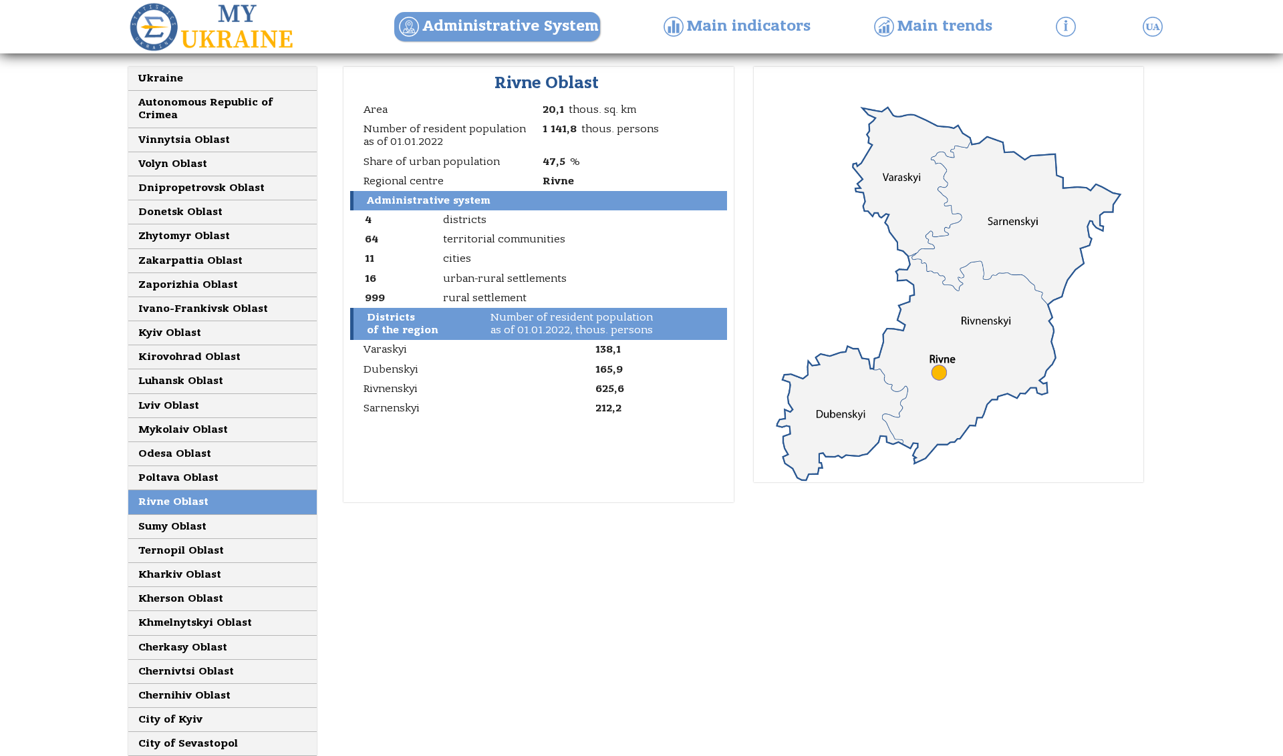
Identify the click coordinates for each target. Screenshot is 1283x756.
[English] (1156, 26)
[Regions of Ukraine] (220, 26)
